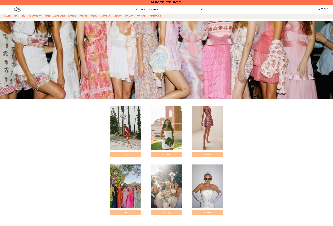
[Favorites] (325, 9)
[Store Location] (328, 9)
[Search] (202, 9)
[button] (7, 16)
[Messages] (322, 9)
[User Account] (319, 9)
